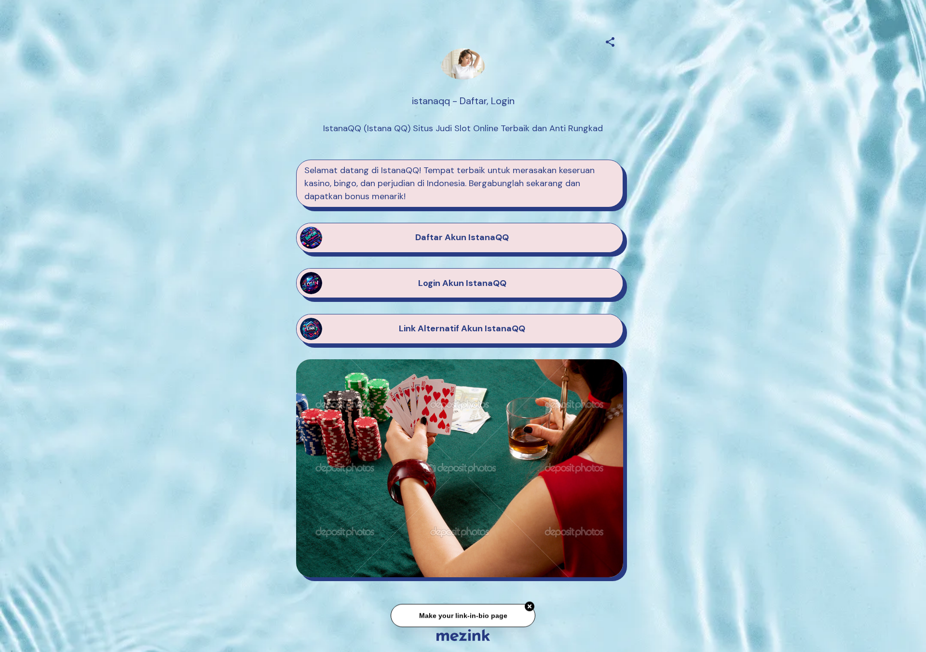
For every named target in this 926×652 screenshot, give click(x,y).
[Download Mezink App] (463, 634)
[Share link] (610, 40)
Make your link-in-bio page (463, 617)
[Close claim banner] (529, 608)
